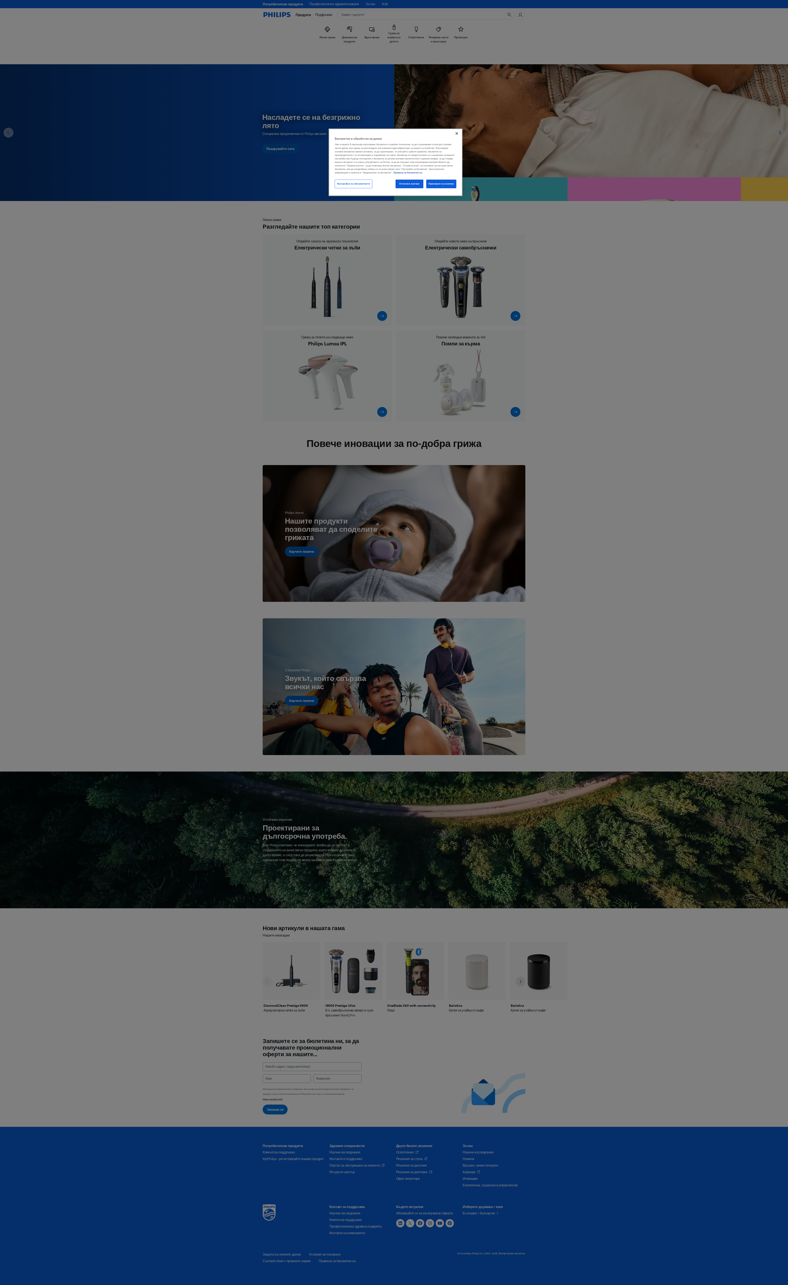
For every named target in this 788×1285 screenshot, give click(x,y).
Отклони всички (409, 184)
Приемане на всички (441, 184)
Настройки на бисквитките (353, 184)
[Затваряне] (456, 133)
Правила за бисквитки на (407, 173)
